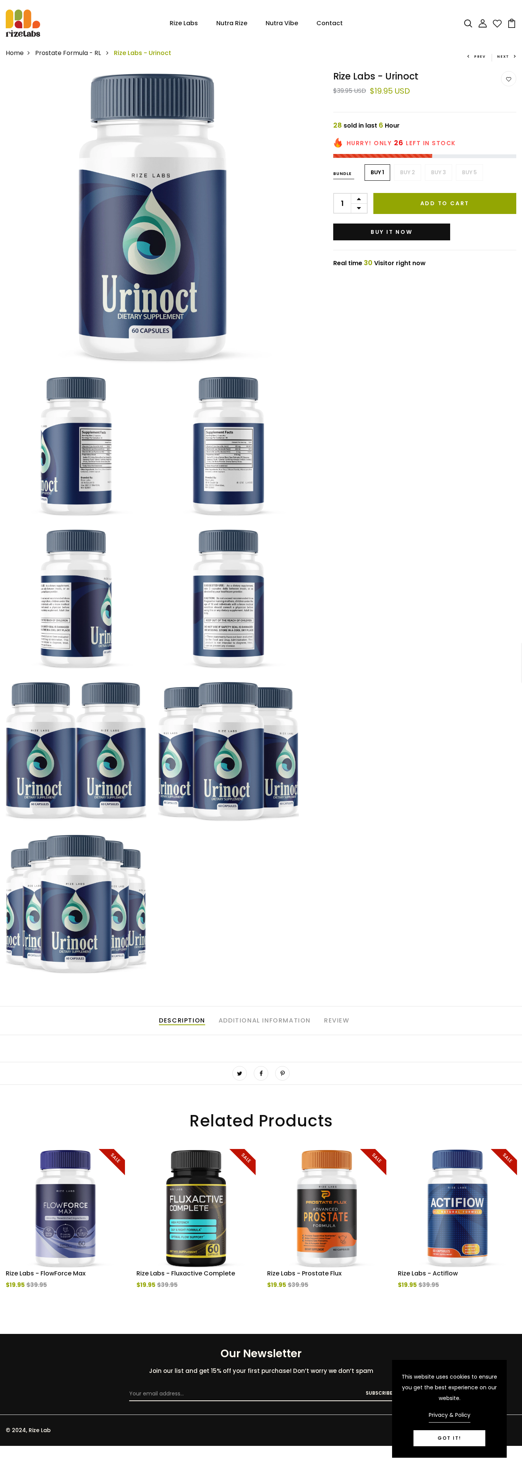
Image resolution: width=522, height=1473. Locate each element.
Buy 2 (407, 172)
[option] (65, 1234)
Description (182, 1020)
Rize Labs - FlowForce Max (46, 1273)
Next (503, 56)
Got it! (449, 1438)
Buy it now (392, 231)
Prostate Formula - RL (68, 53)
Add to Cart (445, 203)
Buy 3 (438, 172)
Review (337, 1020)
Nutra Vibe (282, 23)
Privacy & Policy (449, 1415)
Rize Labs (184, 23)
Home (15, 53)
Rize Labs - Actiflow (428, 1273)
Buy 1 (377, 172)
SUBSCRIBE (379, 1393)
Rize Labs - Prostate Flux (304, 1273)
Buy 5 (469, 172)
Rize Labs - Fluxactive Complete (185, 1273)
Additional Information (265, 1020)
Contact (329, 23)
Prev (480, 56)
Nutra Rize (231, 23)
